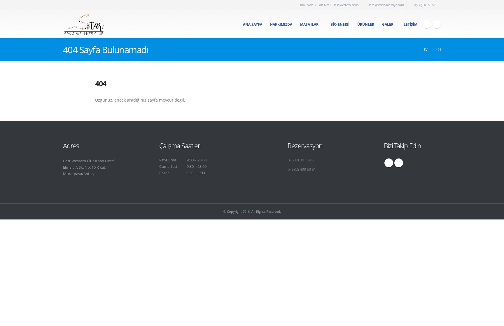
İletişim (409, 24)
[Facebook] (427, 24)
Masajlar (309, 24)
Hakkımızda (281, 24)
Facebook (388, 162)
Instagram (398, 162)
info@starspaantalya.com (386, 5)
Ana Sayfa (252, 24)
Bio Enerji (339, 24)
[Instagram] (437, 24)
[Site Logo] (84, 24)
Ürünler (365, 24)
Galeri (388, 24)
